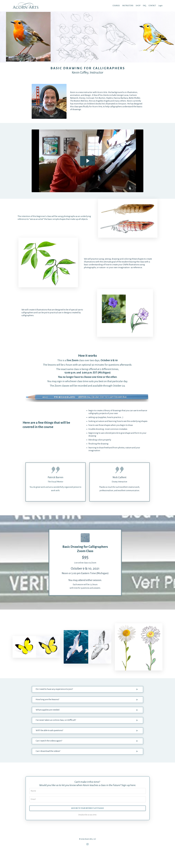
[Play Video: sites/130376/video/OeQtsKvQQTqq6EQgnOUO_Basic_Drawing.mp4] (87, 161)
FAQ (144, 6)
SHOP (138, 6)
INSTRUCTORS (127, 6)
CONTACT (152, 6)
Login (160, 6)
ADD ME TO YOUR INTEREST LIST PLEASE (87, 808)
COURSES (116, 6)
